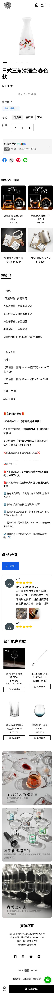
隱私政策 (27, 979)
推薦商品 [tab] (6, 180)
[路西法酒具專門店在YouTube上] (31, 958)
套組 (39, 117)
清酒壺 (17, 117)
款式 (4, 117)
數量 (4, 125)
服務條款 (17, 979)
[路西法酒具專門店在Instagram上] (23, 958)
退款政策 (37, 979)
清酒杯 (29, 117)
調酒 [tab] (16, 180)
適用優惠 (7, 102)
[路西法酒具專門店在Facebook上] (15, 958)
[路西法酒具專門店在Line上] (39, 958)
